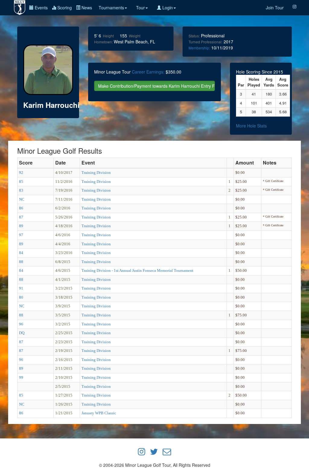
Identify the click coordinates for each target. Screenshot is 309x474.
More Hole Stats (251, 126)
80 (21, 297)
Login (167, 8)
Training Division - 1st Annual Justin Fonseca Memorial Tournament (137, 270)
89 (21, 226)
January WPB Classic (98, 413)
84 (21, 252)
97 (21, 235)
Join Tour (275, 8)
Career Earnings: (148, 72)
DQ (21, 333)
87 (21, 217)
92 (21, 172)
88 (21, 261)
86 (21, 208)
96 (21, 324)
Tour (140, 8)
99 (21, 377)
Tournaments (111, 8)
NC (21, 199)
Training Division (96, 172)
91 (21, 288)
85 (21, 181)
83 (21, 190)
